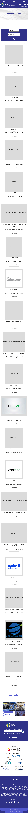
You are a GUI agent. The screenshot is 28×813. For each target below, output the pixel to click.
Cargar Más (14, 685)
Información (14, 73)
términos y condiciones (14, 733)
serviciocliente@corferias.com (16, 782)
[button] (8, 712)
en (4, 1)
